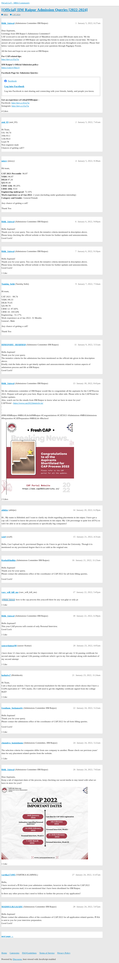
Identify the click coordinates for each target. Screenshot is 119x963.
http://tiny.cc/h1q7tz (20, 103)
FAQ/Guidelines (29, 953)
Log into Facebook (14, 86)
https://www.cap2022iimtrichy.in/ (28, 403)
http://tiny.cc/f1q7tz (10, 59)
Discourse (17, 959)
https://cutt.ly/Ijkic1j (10, 67)
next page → (7, 936)
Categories (14, 953)
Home (4, 953)
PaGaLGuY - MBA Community (15, 3)
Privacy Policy (63, 953)
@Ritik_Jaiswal (8, 600)
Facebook (12, 81)
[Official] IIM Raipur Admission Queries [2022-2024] (44, 10)
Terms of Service (47, 953)
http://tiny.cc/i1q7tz (20, 106)
